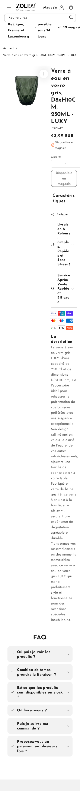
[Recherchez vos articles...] (71, 17)
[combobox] (40, 18)
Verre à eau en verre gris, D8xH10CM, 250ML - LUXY (40, 55)
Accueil (8, 48)
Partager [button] (62, 214)
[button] (9, 7)
